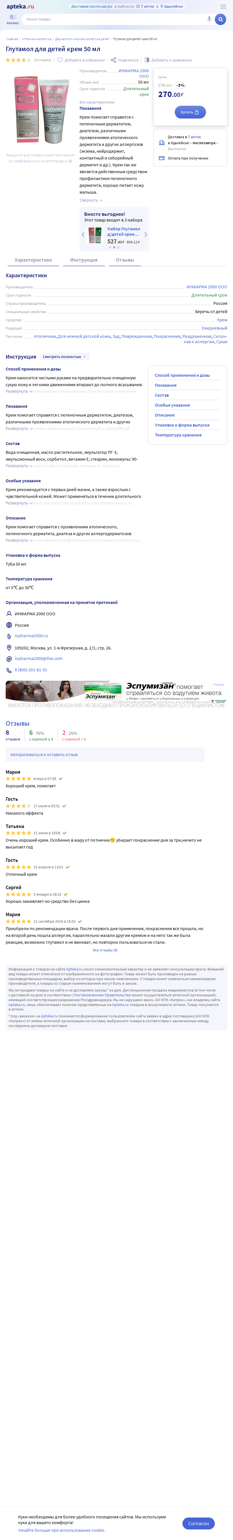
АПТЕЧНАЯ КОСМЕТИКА (36, 39)
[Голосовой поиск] (209, 19)
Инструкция (84, 259)
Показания (165, 385)
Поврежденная (137, 336)
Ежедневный (214, 328)
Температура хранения (178, 435)
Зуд (116, 336)
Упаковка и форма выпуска (182, 425)
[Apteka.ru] (20, 6)
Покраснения (167, 336)
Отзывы (125, 259)
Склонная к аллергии (205, 338)
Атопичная (45, 336)
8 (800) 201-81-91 (31, 669)
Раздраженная (196, 336)
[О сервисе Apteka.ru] (223, 7)
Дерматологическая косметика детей (82, 39)
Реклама (219, 684)
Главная (12, 39)
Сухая (221, 341)
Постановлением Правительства (102, 994)
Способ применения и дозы (182, 375)
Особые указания (172, 405)
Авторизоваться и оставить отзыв (44, 754)
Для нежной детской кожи (84, 336)
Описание (165, 415)
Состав (162, 395)
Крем (222, 319)
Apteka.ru (74, 969)
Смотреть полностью (62, 356)
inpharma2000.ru (31, 635)
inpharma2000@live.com (39, 658)
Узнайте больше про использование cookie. (61, 1530)
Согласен (198, 1523)
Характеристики (33, 259)
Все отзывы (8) (105, 950)
